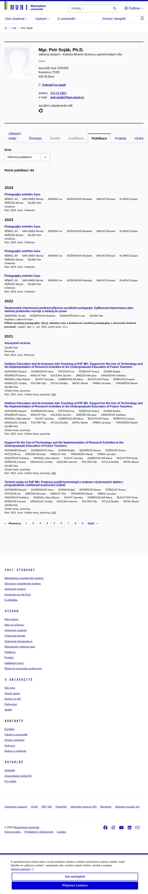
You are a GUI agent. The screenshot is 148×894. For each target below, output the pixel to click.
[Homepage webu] (25, 5)
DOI (53, 394)
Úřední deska (12, 693)
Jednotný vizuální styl (127, 806)
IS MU (34, 806)
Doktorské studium (15, 588)
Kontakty (9, 729)
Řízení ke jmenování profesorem (23, 668)
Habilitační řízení (14, 663)
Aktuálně (14, 762)
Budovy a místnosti (15, 750)
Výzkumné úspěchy (16, 630)
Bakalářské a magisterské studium (24, 578)
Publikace (99, 138)
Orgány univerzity (15, 739)
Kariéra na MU (13, 698)
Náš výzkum (11, 619)
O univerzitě (19, 680)
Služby (8, 709)
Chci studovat (20, 570)
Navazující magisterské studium (23, 583)
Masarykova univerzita (26, 827)
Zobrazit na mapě (54, 84)
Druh (8, 149)
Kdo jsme (10, 687)
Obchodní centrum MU (84, 806)
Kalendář (10, 770)
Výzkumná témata (15, 635)
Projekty (121, 138)
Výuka (138, 138)
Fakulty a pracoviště (16, 734)
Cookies (61, 831)
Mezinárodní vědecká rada (20, 646)
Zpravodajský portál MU (18, 775)
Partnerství (11, 704)
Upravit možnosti (20, 869)
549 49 (58, 93)
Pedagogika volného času (22, 194)
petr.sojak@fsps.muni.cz (67, 97)
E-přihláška (11, 599)
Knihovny (10, 745)
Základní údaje (14, 136)
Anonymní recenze (17, 343)
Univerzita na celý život (18, 594)
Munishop (105, 806)
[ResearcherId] (42, 111)
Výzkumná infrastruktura (18, 641)
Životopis (35, 138)
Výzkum (12, 611)
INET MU (47, 806)
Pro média (10, 781)
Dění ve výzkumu (14, 624)
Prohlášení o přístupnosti (39, 831)
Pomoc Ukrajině (114, 19)
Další (91, 523)
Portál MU (61, 806)
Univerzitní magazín (16, 806)
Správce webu (13, 831)
